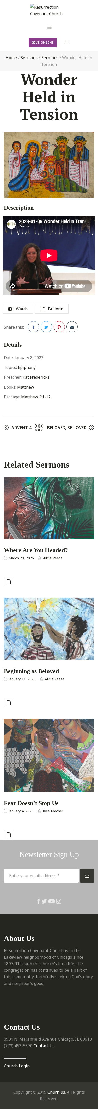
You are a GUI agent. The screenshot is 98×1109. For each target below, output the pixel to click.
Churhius (56, 1092)
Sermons (29, 57)
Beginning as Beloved (31, 671)
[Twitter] (44, 901)
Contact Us (44, 1046)
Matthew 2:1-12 (36, 397)
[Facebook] (38, 901)
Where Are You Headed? (36, 550)
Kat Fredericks (36, 377)
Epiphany (27, 367)
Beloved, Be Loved (67, 427)
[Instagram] (58, 901)
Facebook (33, 326)
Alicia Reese (53, 558)
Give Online (43, 42)
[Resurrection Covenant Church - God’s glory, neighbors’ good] (49, 10)
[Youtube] (51, 901)
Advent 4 (21, 427)
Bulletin (55, 309)
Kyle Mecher (53, 811)
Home (11, 57)
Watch (22, 309)
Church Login (17, 1066)
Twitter (46, 326)
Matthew (25, 387)
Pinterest (59, 326)
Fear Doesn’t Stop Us (31, 803)
